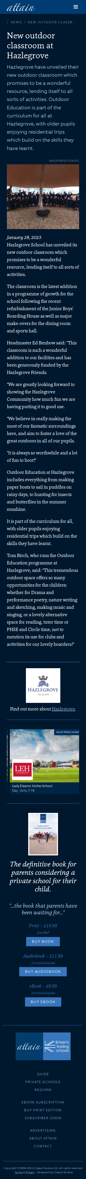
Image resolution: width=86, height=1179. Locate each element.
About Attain (43, 1138)
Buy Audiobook (43, 971)
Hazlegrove (63, 709)
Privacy (30, 1172)
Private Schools (43, 1082)
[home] (21, 7)
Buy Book (43, 941)
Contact (43, 1146)
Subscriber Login (43, 1118)
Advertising (43, 1130)
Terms (18, 1172)
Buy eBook (43, 1001)
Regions (43, 1090)
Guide (43, 1074)
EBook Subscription (43, 1102)
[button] (75, 6)
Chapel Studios (63, 1172)
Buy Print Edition (43, 1110)
